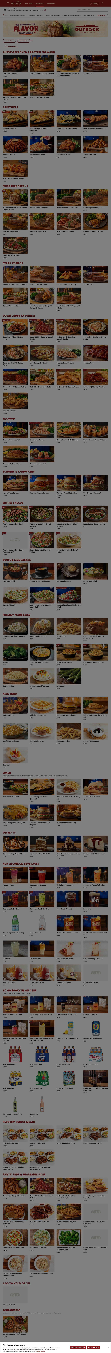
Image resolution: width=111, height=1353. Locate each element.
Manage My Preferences (78, 1347)
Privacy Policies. (40, 1351)
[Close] (108, 1347)
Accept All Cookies (93, 1347)
